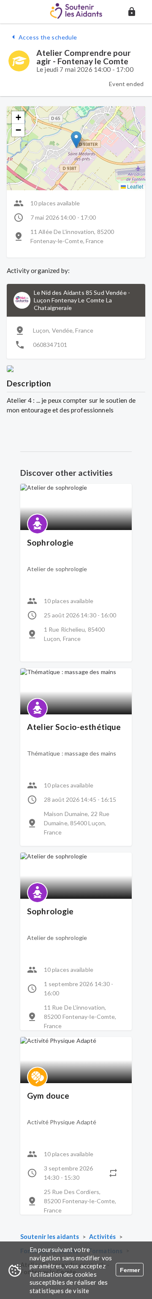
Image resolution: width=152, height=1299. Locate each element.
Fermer (130, 1270)
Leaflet (134, 186)
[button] (131, 11)
